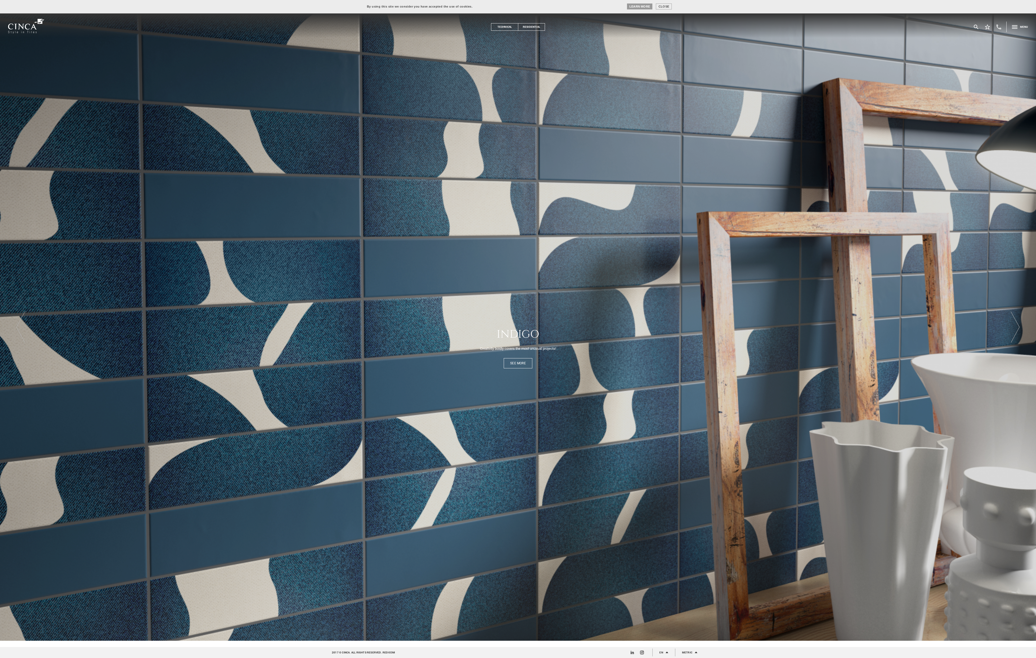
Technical (504, 27)
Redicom (389, 652)
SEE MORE (518, 366)
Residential (531, 27)
